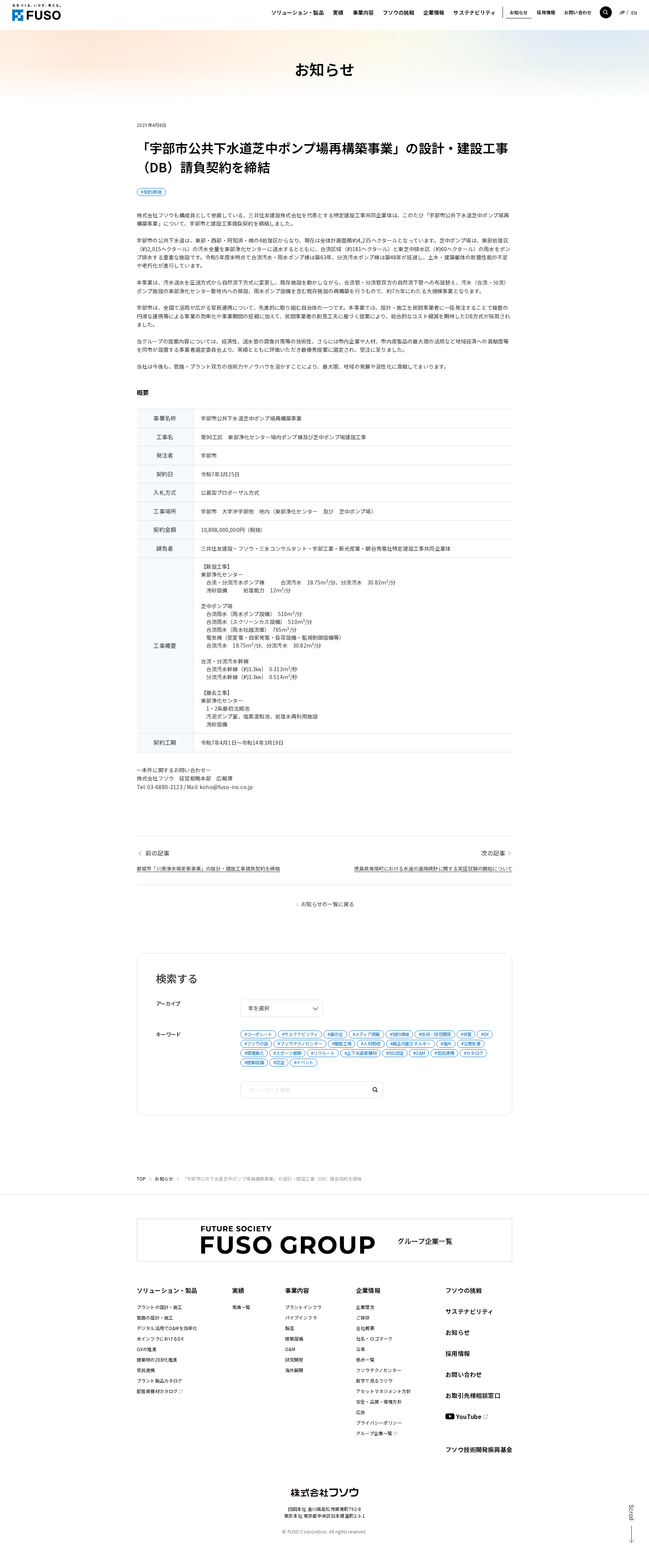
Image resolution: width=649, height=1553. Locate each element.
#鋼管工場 (342, 1043)
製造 (289, 1328)
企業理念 (365, 1307)
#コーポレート (258, 1034)
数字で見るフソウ (374, 1380)
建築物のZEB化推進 (157, 1359)
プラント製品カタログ (160, 1380)
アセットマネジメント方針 (383, 1391)
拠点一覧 (365, 1359)
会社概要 (365, 1328)
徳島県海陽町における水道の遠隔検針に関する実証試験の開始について (433, 868)
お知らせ (164, 1178)
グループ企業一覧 (374, 1433)
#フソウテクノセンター (300, 1043)
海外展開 (294, 1370)
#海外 (446, 1043)
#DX (485, 1034)
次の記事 (493, 852)
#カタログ (473, 1053)
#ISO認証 (394, 1053)
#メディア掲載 (366, 1034)
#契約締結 (151, 191)
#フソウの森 (256, 1043)
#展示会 (335, 1034)
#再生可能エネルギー (410, 1043)
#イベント (304, 1062)
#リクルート (323, 1053)
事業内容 (297, 1290)
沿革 (360, 1349)
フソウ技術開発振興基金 (478, 1449)
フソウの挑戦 (463, 1290)
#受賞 (466, 1034)
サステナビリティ (469, 1311)
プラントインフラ (303, 1307)
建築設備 (294, 1338)
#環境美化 (254, 1053)
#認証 (278, 1062)
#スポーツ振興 (287, 1053)
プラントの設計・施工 (160, 1307)
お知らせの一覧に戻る (327, 904)
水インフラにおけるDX (160, 1338)
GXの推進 (147, 1349)
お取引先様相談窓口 (472, 1395)
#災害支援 (471, 1043)
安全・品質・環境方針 (379, 1401)
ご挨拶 (363, 1317)
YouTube (468, 1416)
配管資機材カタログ (157, 1391)
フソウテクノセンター (378, 1370)
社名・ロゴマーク (374, 1338)
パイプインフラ (301, 1317)
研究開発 (294, 1359)
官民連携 (146, 1370)
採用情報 (457, 1353)
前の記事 (156, 852)
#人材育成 (370, 1043)
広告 (360, 1412)
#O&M (419, 1053)
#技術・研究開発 (435, 1034)
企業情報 (368, 1290)
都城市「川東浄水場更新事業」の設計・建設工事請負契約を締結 (208, 868)
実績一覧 (241, 1307)
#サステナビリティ (300, 1034)
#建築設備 (254, 1062)
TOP (141, 1178)
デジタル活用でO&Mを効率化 (167, 1328)
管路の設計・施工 (155, 1317)
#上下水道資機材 (360, 1053)
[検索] (375, 1090)
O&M (290, 1349)
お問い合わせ (463, 1374)
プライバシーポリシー (379, 1422)
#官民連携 (444, 1053)
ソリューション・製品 (167, 1290)
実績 (238, 1290)
